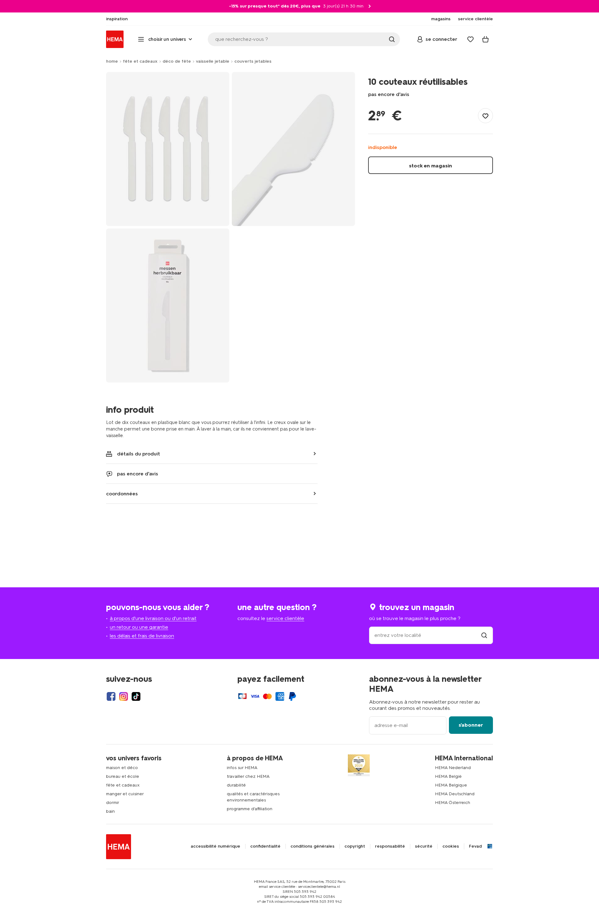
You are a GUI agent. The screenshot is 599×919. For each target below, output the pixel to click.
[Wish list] (470, 39)
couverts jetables (252, 61)
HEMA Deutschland (455, 793)
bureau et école (122, 776)
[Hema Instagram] (123, 696)
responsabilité (390, 846)
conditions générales (312, 846)
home (112, 61)
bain (110, 811)
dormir (112, 802)
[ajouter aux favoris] (485, 115)
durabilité (236, 785)
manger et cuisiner (125, 793)
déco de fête (177, 61)
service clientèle (285, 618)
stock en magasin (430, 166)
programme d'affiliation (249, 808)
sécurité (423, 846)
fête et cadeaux (140, 61)
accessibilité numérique (215, 846)
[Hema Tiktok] (136, 696)
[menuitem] (117, 19)
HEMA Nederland (453, 767)
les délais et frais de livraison (142, 636)
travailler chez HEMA (248, 776)
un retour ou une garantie (139, 627)
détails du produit (138, 454)
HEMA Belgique (451, 785)
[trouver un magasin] (484, 635)
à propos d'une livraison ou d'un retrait (153, 618)
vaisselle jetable (212, 61)
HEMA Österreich (452, 802)
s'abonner (471, 725)
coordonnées (122, 494)
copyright (354, 846)
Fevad (475, 846)
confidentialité (265, 846)
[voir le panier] (485, 39)
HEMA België (448, 776)
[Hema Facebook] (111, 696)
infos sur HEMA (242, 767)
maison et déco (122, 767)
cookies (450, 846)
